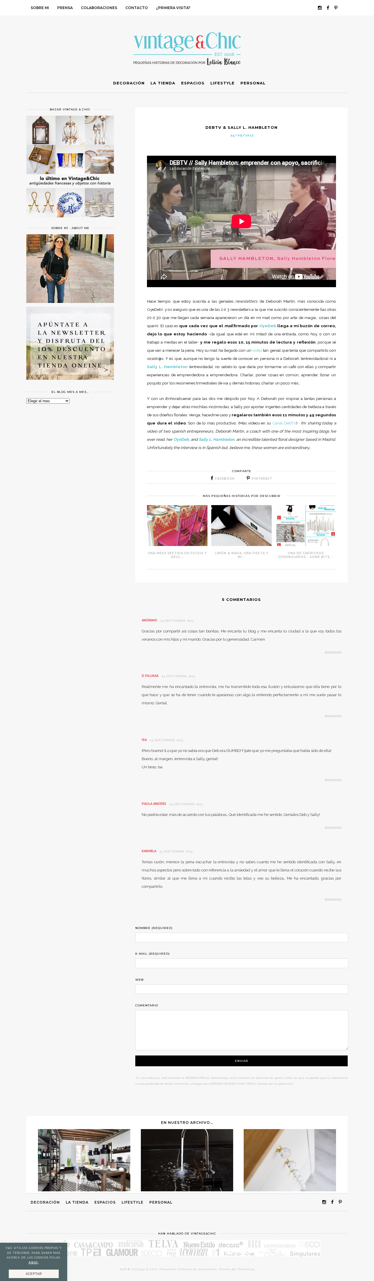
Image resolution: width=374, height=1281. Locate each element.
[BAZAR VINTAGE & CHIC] (70, 221)
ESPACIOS (105, 1202)
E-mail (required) (152, 954)
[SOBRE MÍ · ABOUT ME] (70, 301)
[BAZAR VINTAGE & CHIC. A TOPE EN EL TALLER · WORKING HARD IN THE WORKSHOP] (290, 1190)
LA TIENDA (77, 1202)
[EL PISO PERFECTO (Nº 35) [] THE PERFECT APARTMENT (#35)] (84, 1190)
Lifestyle (132, 1202)
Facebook (225, 479)
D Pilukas (150, 676)
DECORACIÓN (45, 1202)
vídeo (257, 350)
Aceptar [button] (34, 1274)
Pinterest (262, 479)
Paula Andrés (154, 804)
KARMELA (149, 851)
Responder (333, 652)
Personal (160, 1202)
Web (139, 980)
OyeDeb (267, 325)
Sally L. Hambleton (167, 366)
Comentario (146, 1005)
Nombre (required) (154, 928)
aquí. (34, 1262)
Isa (144, 740)
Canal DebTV (284, 423)
